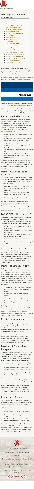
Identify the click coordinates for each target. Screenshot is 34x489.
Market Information (22, 452)
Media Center (9, 452)
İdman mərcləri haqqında (12, 24)
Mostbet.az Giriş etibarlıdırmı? (14, 30)
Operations (24, 449)
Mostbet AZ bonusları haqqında (14, 33)
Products (16, 449)
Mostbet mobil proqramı (12, 32)
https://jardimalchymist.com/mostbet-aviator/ (13, 105)
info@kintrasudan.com (18, 467)
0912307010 (23, 464)
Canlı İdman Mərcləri (11, 35)
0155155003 (11, 464)
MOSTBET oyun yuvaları (13, 43)
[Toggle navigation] (31, 4)
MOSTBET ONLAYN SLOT (13, 28)
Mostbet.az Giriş (10, 49)
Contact (17, 456)
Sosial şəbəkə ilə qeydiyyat (13, 37)
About (8, 449)
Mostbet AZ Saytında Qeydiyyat (15, 55)
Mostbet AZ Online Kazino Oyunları (15, 26)
